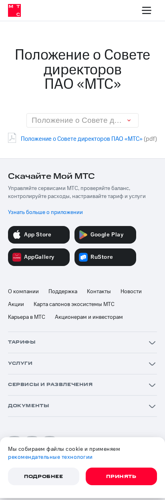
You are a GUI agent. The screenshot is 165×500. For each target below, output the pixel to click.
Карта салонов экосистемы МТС (74, 304)
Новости (131, 292)
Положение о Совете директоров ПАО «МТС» (82, 139)
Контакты (99, 292)
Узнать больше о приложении (45, 212)
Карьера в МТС (26, 317)
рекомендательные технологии (50, 457)
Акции (16, 304)
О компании (23, 292)
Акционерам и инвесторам (89, 317)
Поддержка (62, 292)
